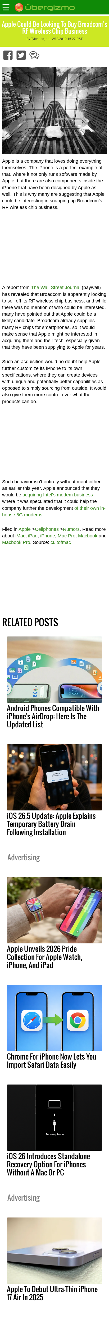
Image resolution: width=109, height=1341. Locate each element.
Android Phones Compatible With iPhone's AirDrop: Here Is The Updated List (53, 716)
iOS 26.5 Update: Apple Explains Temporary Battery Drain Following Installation (51, 823)
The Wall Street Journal (55, 287)
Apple (25, 529)
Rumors (71, 529)
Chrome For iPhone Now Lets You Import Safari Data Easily (51, 1060)
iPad (33, 535)
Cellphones (47, 529)
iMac (20, 535)
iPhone (47, 535)
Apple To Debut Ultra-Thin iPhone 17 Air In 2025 (52, 1293)
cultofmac (61, 542)
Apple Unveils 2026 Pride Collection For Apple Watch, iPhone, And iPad (44, 956)
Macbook (87, 535)
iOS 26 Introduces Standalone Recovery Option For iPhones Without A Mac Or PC (48, 1164)
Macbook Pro (16, 542)
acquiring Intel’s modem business (57, 494)
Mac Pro (66, 535)
